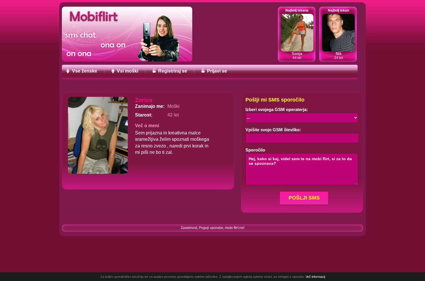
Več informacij (315, 276)
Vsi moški (127, 71)
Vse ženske (84, 71)
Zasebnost (189, 228)
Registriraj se (172, 71)
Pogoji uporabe (211, 228)
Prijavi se (216, 71)
